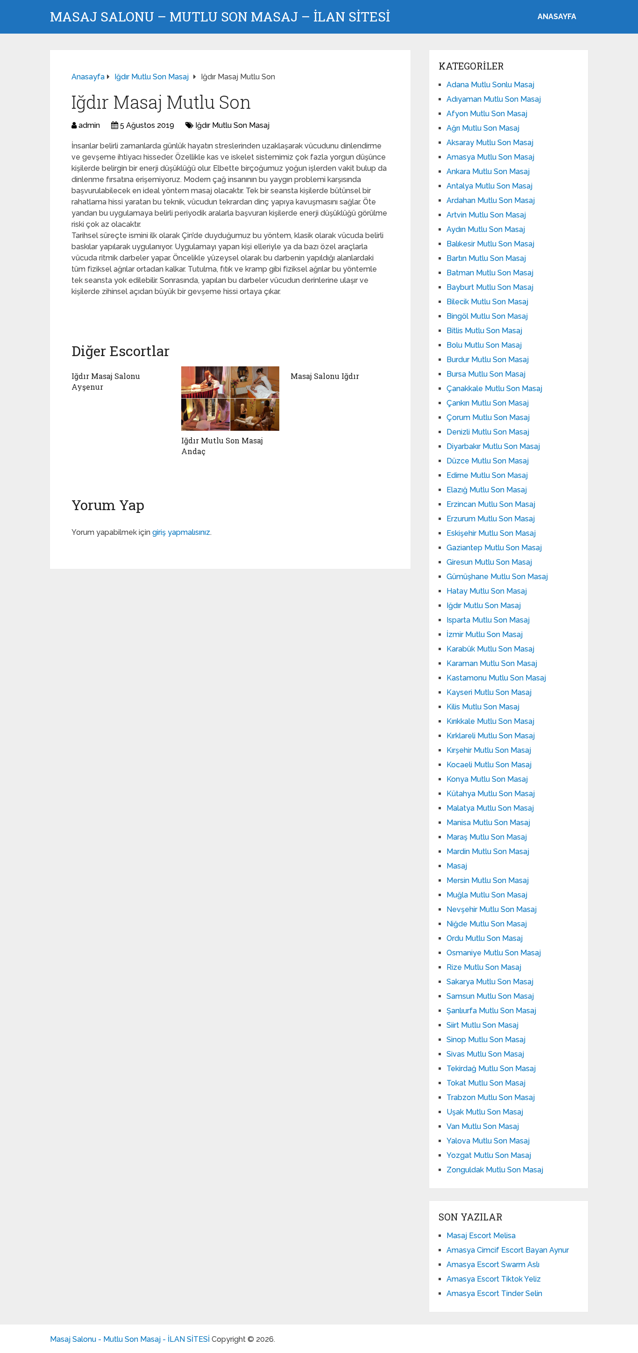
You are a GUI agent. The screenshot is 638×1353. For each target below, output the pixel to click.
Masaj (457, 866)
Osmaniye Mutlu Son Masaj (494, 952)
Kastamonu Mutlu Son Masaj (496, 677)
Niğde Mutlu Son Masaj (487, 923)
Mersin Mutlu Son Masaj (488, 880)
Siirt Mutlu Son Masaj (482, 1025)
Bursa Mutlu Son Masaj (486, 374)
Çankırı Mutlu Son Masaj (488, 403)
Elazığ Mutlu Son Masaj (487, 489)
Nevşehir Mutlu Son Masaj (492, 909)
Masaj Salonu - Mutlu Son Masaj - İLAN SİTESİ (130, 1339)
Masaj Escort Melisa (481, 1235)
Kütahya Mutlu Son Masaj (491, 793)
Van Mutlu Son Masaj (483, 1126)
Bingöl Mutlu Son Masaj (487, 316)
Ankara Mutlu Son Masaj (488, 171)
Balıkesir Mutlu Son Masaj (490, 243)
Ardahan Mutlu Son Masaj (491, 200)
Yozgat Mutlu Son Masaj (489, 1155)
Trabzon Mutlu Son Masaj (491, 1097)
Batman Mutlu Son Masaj (490, 272)
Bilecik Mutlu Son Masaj (487, 301)
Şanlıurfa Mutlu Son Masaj (491, 1010)
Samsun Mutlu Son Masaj (490, 996)
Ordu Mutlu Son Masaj (485, 938)
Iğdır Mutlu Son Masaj (232, 125)
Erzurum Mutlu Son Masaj (491, 518)
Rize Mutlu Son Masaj (484, 967)
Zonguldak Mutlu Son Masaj (495, 1169)
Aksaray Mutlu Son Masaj (490, 142)
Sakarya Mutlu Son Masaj (490, 981)
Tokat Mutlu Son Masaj (486, 1083)
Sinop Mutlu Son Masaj (486, 1039)
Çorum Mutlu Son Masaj (488, 417)
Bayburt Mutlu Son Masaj (490, 287)
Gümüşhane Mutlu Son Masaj (497, 576)
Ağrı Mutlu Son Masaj (483, 128)
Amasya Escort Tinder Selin (494, 1293)
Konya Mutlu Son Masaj (487, 779)
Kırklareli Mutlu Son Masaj (491, 735)
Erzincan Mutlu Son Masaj (491, 504)
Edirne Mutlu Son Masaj (487, 475)
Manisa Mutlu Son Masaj (488, 822)
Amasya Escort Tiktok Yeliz (494, 1279)
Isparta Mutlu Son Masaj (488, 620)
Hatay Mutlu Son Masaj (487, 591)
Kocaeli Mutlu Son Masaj (489, 764)
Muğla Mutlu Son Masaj (487, 894)
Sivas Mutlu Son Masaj (485, 1054)
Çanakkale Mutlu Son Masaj (494, 388)
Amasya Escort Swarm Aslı (493, 1264)
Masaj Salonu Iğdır (325, 376)
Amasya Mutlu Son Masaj (490, 157)
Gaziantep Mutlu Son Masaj (494, 547)
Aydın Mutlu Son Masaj (486, 229)
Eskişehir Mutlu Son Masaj (491, 533)
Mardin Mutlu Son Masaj (488, 851)
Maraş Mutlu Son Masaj (487, 837)
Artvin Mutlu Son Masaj (486, 214)
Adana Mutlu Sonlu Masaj (490, 84)
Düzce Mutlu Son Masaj (488, 460)
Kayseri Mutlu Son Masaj (489, 692)
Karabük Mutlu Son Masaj (490, 649)
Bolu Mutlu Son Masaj (484, 345)
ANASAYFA (557, 16)
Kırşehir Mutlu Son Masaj (489, 750)
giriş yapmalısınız (181, 532)
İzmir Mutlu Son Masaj (485, 634)
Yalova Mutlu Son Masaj (488, 1140)
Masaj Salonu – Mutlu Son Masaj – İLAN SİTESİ (220, 16)
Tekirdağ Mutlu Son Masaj (491, 1068)
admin (89, 125)
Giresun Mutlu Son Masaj (489, 562)
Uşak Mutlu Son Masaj (485, 1112)
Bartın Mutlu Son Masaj (486, 258)
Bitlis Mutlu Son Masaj (484, 330)
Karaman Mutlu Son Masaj (492, 663)
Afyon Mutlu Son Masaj (487, 113)
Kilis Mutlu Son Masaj (483, 706)
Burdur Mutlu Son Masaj (488, 359)
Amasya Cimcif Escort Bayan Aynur (508, 1250)
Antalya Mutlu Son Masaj (489, 186)
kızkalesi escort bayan (114, 312)
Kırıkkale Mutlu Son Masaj (490, 721)
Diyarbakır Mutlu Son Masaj (493, 446)
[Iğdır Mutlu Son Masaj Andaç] (230, 398)
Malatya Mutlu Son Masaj (490, 808)
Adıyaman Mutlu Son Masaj (494, 99)
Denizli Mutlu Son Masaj (488, 432)
